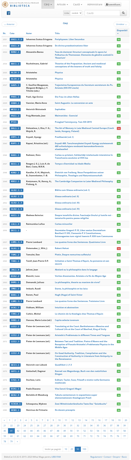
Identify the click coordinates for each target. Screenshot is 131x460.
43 (25, 430)
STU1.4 (15, 380)
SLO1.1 (15, 248)
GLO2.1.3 (16, 202)
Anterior (9, 24)
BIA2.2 (15, 276)
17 (106, 420)
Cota (12, 33)
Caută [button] (77, 4)
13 (79, 420)
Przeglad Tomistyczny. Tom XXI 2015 (73, 121)
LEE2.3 (15, 341)
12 (72, 420)
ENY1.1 (15, 137)
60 (11, 436)
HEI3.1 (15, 365)
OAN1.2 (15, 320)
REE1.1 (15, 164)
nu (119, 128)
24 (25, 425)
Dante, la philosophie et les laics (71, 288)
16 (99, 420)
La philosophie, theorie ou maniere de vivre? (77, 282)
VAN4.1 (15, 103)
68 (64, 436)
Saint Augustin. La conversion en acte (74, 102)
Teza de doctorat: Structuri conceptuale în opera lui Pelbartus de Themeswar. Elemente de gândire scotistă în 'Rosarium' (84, 54)
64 (38, 436)
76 (118, 436)
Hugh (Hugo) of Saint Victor (68, 294)
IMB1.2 (15, 288)
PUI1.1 (15, 115)
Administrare (94, 4)
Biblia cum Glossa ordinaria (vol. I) (72, 190)
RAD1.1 (15, 155)
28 (51, 425)
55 (104, 430)
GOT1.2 (15, 371)
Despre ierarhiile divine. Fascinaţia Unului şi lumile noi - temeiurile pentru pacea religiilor (83, 217)
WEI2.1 (15, 109)
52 (84, 430)
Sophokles (60, 109)
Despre (116, 456)
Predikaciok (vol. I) (64, 137)
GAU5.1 (15, 85)
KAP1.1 (15, 143)
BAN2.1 (15, 52)
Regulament (96, 456)
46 (44, 430)
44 (31, 430)
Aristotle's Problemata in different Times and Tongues (82, 335)
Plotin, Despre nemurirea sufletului (73, 254)
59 (5, 436)
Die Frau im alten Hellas (67, 96)
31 (71, 425)
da (119, 39)
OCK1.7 (15, 307)
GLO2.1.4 (16, 209)
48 (58, 430)
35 (98, 425)
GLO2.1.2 (16, 196)
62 (25, 436)
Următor (121, 24)
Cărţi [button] (47, 4)
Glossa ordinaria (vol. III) (67, 202)
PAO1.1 (15, 96)
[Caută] (123, 13)
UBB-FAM (56, 456)
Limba (66, 13)
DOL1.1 (15, 128)
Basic (124, 456)
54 (98, 430)
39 (124, 425)
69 (71, 436)
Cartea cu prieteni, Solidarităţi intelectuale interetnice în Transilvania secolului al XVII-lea (84, 156)
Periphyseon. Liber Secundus (69, 39)
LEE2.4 (15, 353)
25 (31, 425)
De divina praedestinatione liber (71, 45)
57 (118, 430)
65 (44, 436)
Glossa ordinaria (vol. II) (67, 196)
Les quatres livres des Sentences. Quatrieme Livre (80, 242)
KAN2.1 (15, 172)
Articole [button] (61, 4)
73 (98, 436)
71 (84, 436)
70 (78, 436)
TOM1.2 (15, 254)
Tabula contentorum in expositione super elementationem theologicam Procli (76, 396)
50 (71, 430)
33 (84, 425)
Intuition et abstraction (67, 307)
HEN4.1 (15, 410)
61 (18, 436)
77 (124, 436)
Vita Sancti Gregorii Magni (68, 388)
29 (58, 425)
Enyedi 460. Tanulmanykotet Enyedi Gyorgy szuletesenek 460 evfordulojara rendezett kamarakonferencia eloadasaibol (84, 146)
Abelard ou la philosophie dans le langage (76, 269)
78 (5, 441)
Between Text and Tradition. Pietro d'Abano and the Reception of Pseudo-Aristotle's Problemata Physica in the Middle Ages (84, 344)
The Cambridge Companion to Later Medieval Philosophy (84, 181)
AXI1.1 (15, 215)
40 (5, 430)
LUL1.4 (15, 224)
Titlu (57, 33)
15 (92, 420)
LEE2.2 (15, 335)
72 (91, 436)
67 (58, 436)
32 (78, 425)
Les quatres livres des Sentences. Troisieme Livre (80, 301)
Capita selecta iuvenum (67, 320)
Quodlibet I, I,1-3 (63, 364)
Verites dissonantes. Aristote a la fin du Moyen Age (80, 275)
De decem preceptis (65, 409)
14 (86, 420)
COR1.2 (15, 313)
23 (18, 425)
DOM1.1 (15, 282)
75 (111, 436)
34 (91, 425)
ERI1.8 (15, 45)
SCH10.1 (16, 403)
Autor (29, 33)
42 (18, 430)
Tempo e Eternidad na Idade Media (72, 163)
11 (66, 420)
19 (119, 420)
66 (51, 436)
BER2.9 (15, 395)
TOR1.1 (15, 261)
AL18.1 (15, 72)
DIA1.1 (15, 388)
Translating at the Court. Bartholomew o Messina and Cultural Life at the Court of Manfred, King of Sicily (82, 328)
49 (64, 430)
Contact (107, 456)
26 (38, 425)
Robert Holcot (62, 248)
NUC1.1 (15, 63)
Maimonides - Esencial (66, 115)
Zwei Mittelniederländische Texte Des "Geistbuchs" (81, 403)
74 (104, 436)
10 (59, 420)
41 (11, 430)
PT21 (14, 122)
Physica (59, 72)
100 (84, 449)
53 (91, 430)
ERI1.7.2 (16, 39)
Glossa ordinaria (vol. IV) (67, 208)
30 (64, 425)
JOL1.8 (15, 270)
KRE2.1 (15, 181)
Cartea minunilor (63, 223)
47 (51, 430)
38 (118, 425)
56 (111, 430)
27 (44, 425)
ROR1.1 (15, 295)
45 (38, 430)
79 (11, 441)
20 (126, 420)
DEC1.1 (15, 230)
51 (78, 430)
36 (104, 425)
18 (112, 420)
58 (124, 430)
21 (5, 425)
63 (31, 436)
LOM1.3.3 (16, 301)
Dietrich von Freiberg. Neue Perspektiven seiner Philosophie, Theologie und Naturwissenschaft (79, 174)
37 (111, 425)
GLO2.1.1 (16, 190)
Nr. (4, 33)
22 (11, 425)
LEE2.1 (15, 326)
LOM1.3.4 (16, 242)
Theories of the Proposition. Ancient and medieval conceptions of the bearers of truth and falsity (80, 65)
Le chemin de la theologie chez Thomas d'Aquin (79, 313)
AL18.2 (15, 79)
